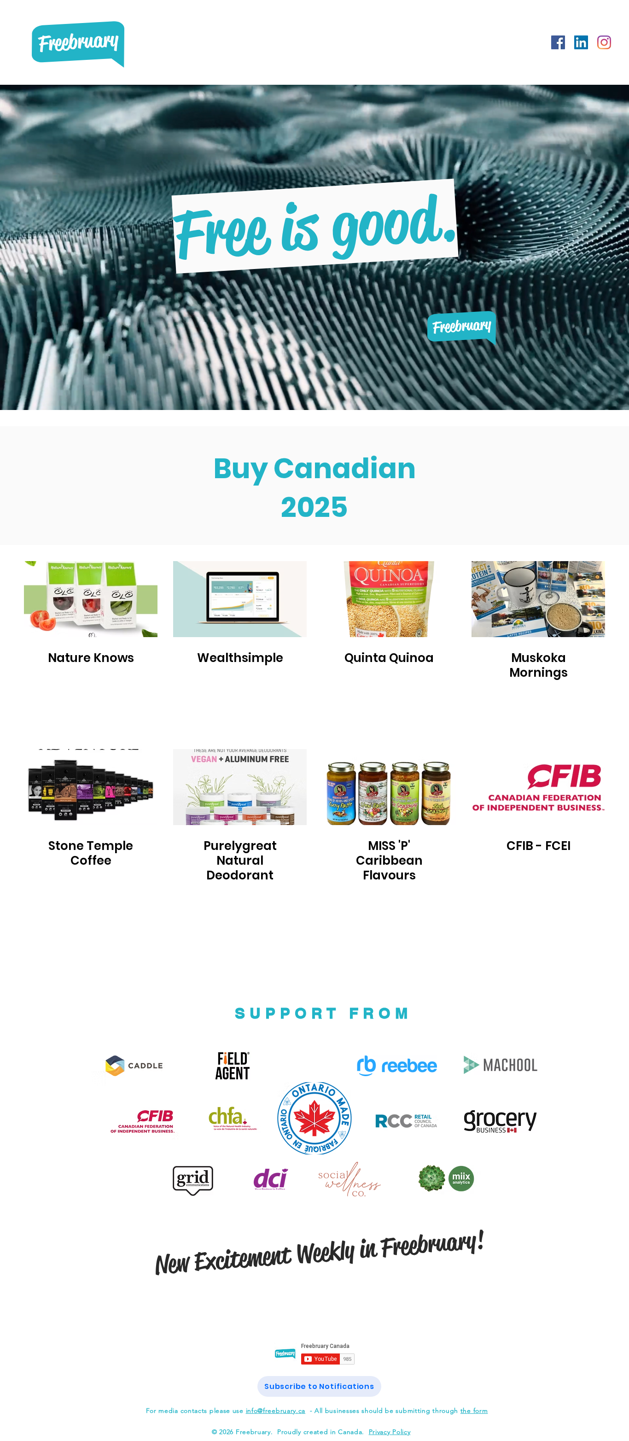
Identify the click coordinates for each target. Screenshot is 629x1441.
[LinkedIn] (581, 42)
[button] (319, 1386)
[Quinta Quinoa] (389, 599)
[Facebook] (558, 42)
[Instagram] (604, 42)
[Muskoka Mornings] (538, 599)
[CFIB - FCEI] (538, 787)
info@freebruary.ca (276, 1410)
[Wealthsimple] (240, 599)
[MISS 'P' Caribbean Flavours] (389, 787)
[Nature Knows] (90, 599)
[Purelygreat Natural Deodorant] (240, 787)
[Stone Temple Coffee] (90, 787)
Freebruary (78, 41)
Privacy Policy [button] (390, 1432)
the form (474, 1410)
